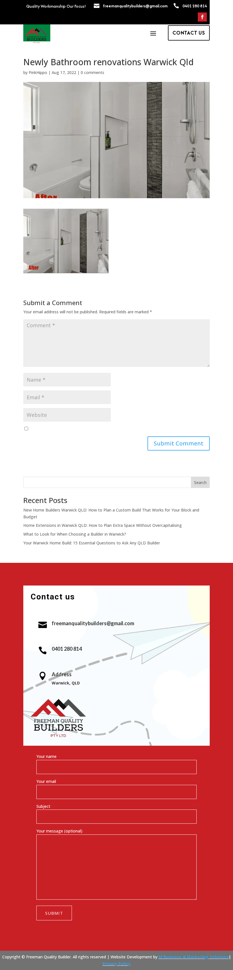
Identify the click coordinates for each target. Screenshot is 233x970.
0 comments (92, 72)
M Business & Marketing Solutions (194, 957)
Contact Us (188, 33)
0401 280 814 (194, 6)
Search (200, 482)
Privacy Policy (116, 963)
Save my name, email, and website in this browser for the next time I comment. (104, 429)
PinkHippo (38, 72)
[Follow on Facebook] (202, 17)
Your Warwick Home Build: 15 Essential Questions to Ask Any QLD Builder (91, 543)
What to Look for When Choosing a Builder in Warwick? (74, 534)
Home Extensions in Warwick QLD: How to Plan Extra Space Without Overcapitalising (102, 525)
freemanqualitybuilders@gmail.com (135, 6)
